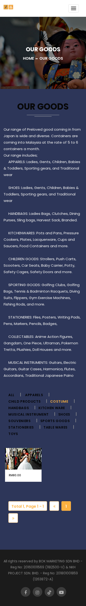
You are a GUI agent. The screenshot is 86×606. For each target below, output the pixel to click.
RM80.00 (15, 475)
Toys (13, 433)
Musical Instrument (28, 414)
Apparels (34, 395)
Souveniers (19, 421)
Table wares (55, 427)
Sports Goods (55, 421)
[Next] (13, 518)
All (11, 395)
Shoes (64, 414)
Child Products (24, 401)
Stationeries (21, 427)
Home (28, 58)
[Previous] (54, 506)
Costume (59, 401)
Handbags (18, 408)
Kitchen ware (51, 408)
